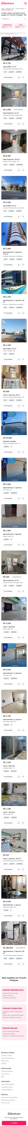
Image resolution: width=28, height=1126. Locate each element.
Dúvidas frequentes (6, 1089)
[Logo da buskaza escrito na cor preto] (14, 1114)
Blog (2, 1076)
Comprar (3, 1055)
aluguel (8, 8)
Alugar (10, 1055)
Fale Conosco (5, 1074)
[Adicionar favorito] (23, 77)
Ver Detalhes (8, 77)
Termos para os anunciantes (9, 1097)
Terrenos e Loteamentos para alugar (13, 1036)
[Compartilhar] (19, 77)
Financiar (3, 1063)
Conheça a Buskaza (7, 1071)
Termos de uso (5, 1103)
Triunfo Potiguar (20, 8)
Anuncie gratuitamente (7, 1084)
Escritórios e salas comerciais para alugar (12, 1012)
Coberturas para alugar (9, 997)
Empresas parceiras (7, 1087)
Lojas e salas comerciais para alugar (13, 1015)
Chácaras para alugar (9, 1033)
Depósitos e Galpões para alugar (12, 1017)
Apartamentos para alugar (10, 993)
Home (2, 8)
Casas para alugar (8, 995)
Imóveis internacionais (7, 1058)
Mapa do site (5, 1061)
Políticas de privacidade (8, 1100)
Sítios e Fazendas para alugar (11, 1031)
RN (13, 8)
